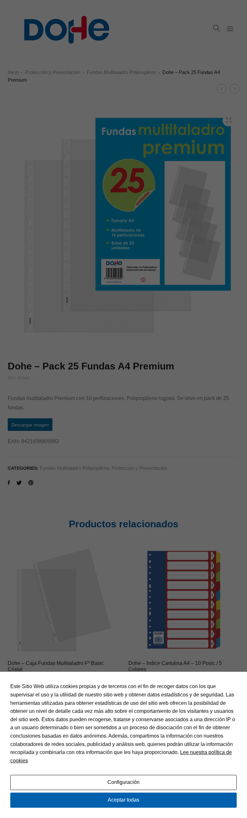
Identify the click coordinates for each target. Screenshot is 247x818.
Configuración (123, 782)
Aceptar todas (123, 800)
